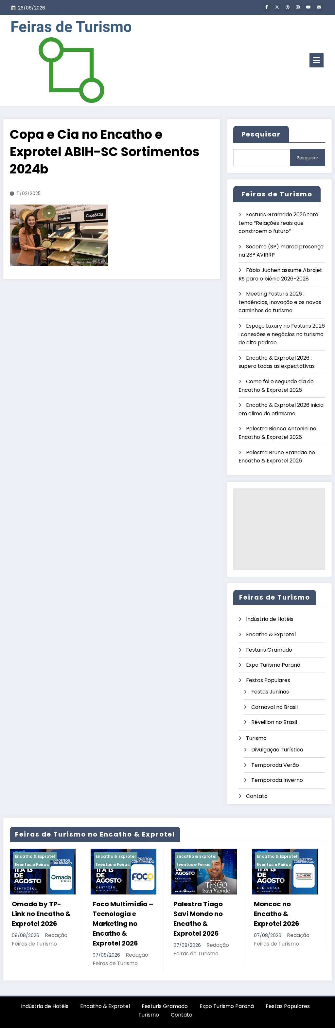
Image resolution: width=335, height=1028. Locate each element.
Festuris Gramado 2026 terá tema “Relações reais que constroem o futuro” (278, 223)
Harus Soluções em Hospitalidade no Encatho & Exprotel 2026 (293, 918)
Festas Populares (268, 680)
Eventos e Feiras (40, 864)
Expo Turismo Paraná (273, 665)
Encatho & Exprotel (271, 634)
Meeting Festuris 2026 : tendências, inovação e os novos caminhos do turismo (279, 302)
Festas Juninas (270, 691)
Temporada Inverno (277, 780)
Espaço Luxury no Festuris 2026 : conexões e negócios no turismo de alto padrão (281, 334)
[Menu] (316, 60)
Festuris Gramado (269, 650)
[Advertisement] (279, 529)
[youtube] (308, 7)
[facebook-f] (267, 7)
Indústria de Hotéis (269, 619)
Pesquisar (261, 134)
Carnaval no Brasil (274, 707)
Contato (257, 796)
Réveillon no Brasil (274, 722)
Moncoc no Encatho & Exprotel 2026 (204, 913)
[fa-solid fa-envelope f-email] (319, 7)
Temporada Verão (275, 765)
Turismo (256, 738)
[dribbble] (287, 7)
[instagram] (298, 7)
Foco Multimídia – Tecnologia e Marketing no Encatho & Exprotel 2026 (50, 923)
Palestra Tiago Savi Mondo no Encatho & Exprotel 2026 (125, 918)
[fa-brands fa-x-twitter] (277, 7)
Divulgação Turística (277, 749)
